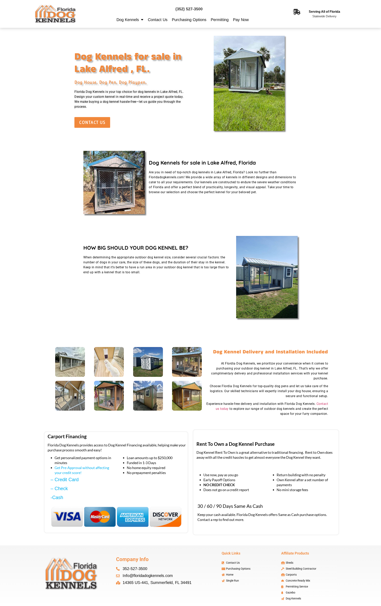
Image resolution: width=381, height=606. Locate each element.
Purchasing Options (189, 19)
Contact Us (157, 19)
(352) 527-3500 (189, 9)
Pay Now (241, 19)
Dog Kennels (127, 19)
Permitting (220, 19)
